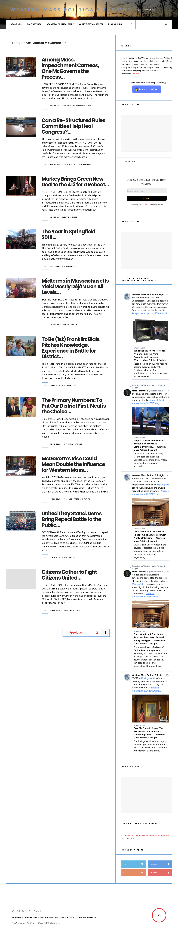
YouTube (153, 873)
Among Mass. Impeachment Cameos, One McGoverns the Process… (70, 68)
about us (135, 73)
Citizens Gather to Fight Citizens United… (69, 574)
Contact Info (34, 24)
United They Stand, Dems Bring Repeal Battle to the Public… (72, 519)
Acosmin (57, 923)
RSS (125, 873)
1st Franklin (69, 385)
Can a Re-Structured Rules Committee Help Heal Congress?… (73, 126)
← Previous (74, 633)
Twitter (127, 864)
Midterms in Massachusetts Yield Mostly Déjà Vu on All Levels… (75, 286)
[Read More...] (45, 106)
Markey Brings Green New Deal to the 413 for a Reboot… (75, 181)
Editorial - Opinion (72, 444)
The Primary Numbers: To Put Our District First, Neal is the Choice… (74, 405)
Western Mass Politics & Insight (70, 9)
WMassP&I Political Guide (60, 24)
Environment (70, 217)
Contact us (145, 205)
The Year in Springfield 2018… (68, 234)
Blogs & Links (115, 24)
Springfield (69, 266)
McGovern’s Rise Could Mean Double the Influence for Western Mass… (73, 464)
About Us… (16, 24)
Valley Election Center (91, 24)
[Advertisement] (146, 133)
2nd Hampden (70, 325)
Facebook (154, 864)
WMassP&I (27, 911)
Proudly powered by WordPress (23, 923)
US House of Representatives (77, 106)
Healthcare (69, 557)
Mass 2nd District (72, 610)
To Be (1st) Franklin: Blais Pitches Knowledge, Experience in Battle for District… (71, 348)
